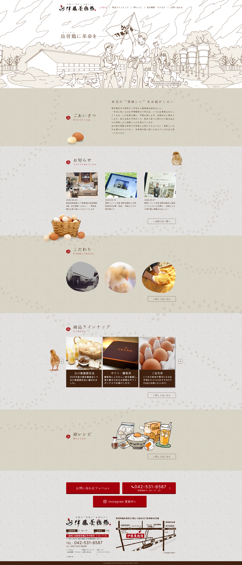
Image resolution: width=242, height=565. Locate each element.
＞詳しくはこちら (162, 299)
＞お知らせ (69, 556)
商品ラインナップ (120, 7)
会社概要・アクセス (156, 7)
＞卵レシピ (99, 550)
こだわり (103, 7)
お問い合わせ (176, 7)
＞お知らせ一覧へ (162, 221)
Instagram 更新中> (122, 501)
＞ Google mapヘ (169, 553)
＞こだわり (69, 550)
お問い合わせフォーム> (93, 488)
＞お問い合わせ (86, 552)
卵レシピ (138, 7)
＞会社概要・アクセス (73, 552)
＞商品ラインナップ (87, 550)
